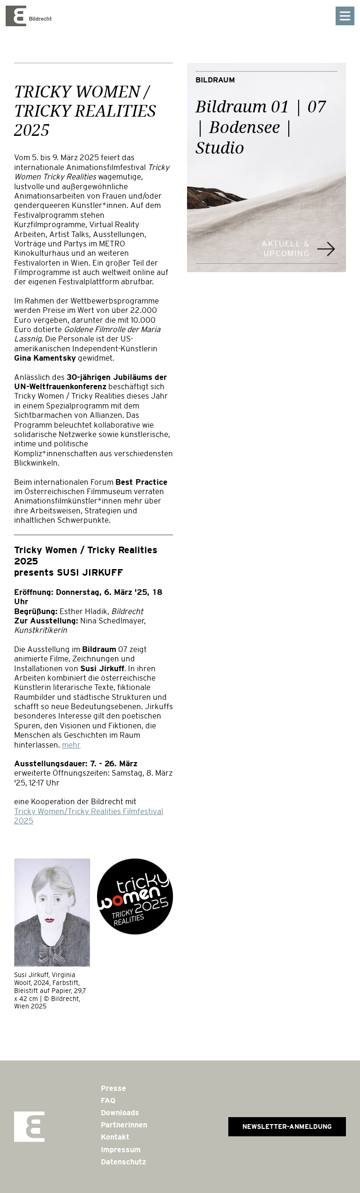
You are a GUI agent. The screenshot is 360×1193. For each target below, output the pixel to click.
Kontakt (115, 1137)
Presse (113, 1088)
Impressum (121, 1150)
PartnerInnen (124, 1125)
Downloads (120, 1113)
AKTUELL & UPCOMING (285, 248)
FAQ (108, 1100)
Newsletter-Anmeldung (287, 1126)
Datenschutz (123, 1162)
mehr (71, 745)
